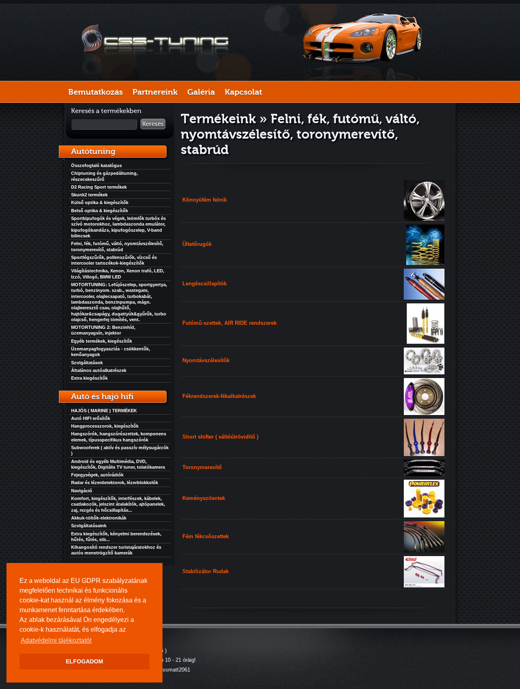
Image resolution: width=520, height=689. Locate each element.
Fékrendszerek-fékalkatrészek (219, 396)
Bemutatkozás (95, 92)
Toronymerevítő (202, 467)
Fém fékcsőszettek (205, 536)
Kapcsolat (243, 92)
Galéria (201, 92)
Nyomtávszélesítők (206, 360)
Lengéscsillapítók (204, 283)
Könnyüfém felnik (204, 200)
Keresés (153, 124)
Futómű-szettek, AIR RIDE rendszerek (229, 323)
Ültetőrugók (197, 244)
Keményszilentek (203, 498)
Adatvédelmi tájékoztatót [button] (56, 640)
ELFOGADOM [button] (84, 661)
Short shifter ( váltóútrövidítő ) (220, 437)
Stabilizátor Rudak (205, 571)
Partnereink (155, 92)
